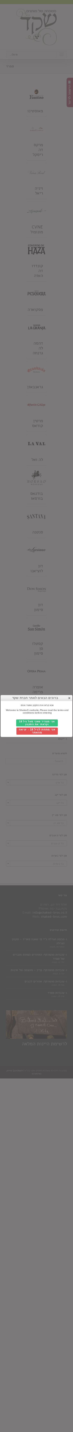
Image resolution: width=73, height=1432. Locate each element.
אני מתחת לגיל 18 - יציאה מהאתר (37, 731)
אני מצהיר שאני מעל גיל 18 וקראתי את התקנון (37, 723)
